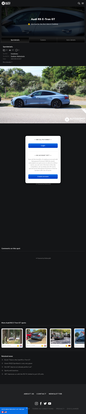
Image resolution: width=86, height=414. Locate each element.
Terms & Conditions (43, 409)
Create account (43, 176)
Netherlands (21, 56)
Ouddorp (13, 56)
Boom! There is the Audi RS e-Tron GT (17, 360)
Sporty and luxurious (11, 371)
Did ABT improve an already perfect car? (18, 367)
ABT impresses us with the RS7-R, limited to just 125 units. (24, 374)
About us (29, 394)
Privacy (60, 409)
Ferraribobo (14, 54)
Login (43, 146)
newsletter (55, 394)
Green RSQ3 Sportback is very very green (18, 363)
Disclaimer (73, 409)
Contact (41, 394)
